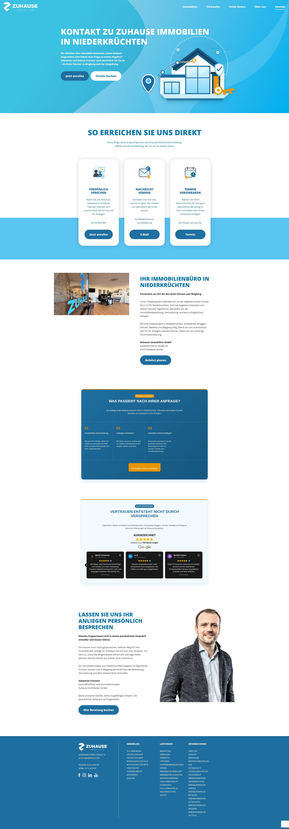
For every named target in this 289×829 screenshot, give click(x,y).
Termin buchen (106, 76)
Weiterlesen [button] (144, 575)
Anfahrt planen (155, 360)
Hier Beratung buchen (98, 710)
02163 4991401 (93, 765)
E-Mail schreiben (144, 236)
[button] (202, 565)
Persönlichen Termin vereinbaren (145, 468)
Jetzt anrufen (75, 76)
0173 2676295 (90, 768)
